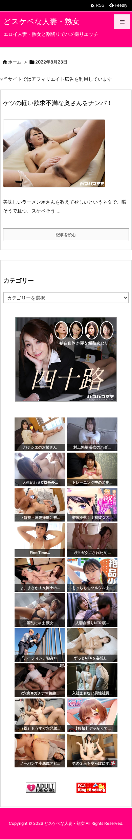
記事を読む (66, 234)
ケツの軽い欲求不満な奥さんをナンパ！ (58, 102)
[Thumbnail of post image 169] (56, 158)
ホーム (14, 62)
